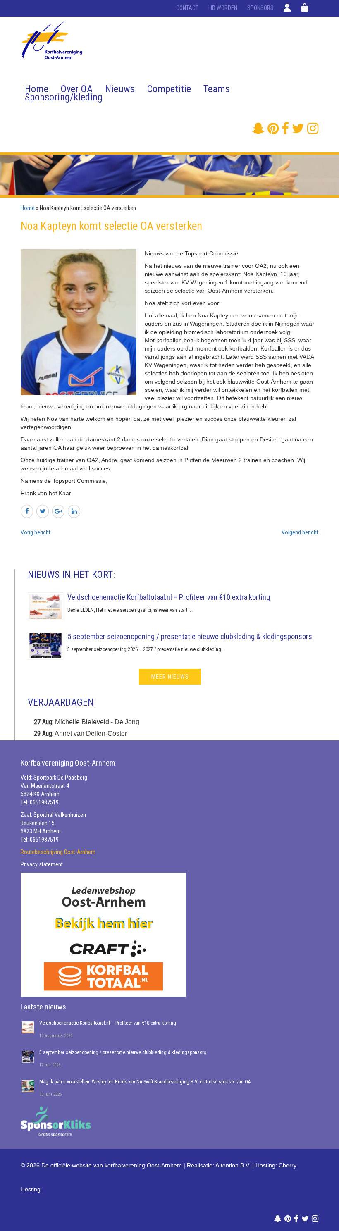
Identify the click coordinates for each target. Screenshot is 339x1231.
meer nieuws (170, 676)
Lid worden (222, 8)
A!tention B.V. (233, 1165)
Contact (187, 8)
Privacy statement (42, 864)
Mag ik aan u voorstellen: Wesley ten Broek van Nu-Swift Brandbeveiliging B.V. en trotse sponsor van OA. (145, 1082)
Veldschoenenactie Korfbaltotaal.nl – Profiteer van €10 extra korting (168, 597)
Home (36, 89)
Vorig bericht (35, 532)
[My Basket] (304, 8)
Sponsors (260, 8)
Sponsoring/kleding (64, 97)
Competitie (169, 89)
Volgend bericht (300, 532)
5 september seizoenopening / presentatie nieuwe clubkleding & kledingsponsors (189, 636)
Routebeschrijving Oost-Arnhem (58, 852)
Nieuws (120, 89)
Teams (216, 89)
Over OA (77, 89)
